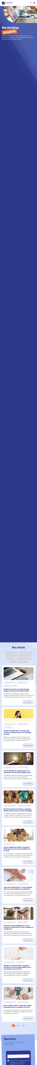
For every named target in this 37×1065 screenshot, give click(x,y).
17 (23, 1026)
